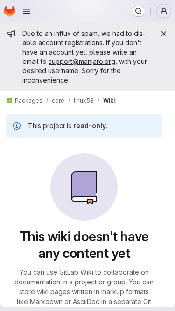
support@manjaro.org (82, 61)
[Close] (163, 33)
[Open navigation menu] (26, 11)
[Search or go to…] (138, 11)
